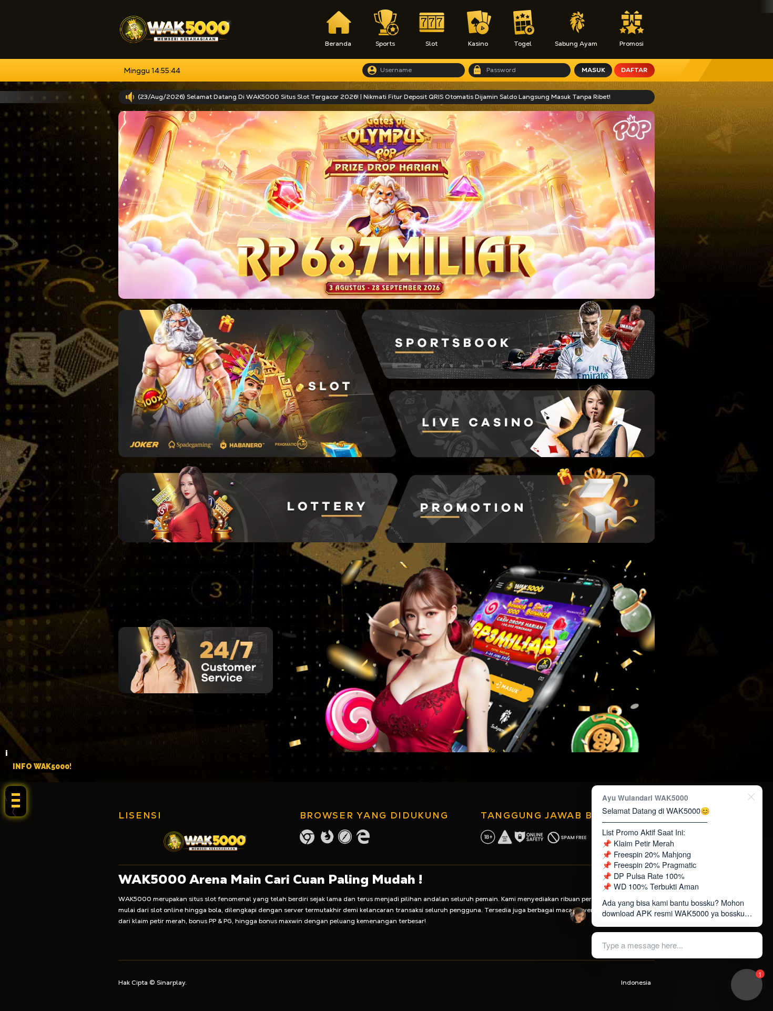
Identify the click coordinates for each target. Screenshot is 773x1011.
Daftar (634, 70)
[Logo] (175, 29)
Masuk (593, 70)
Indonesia (636, 982)
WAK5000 (134, 899)
